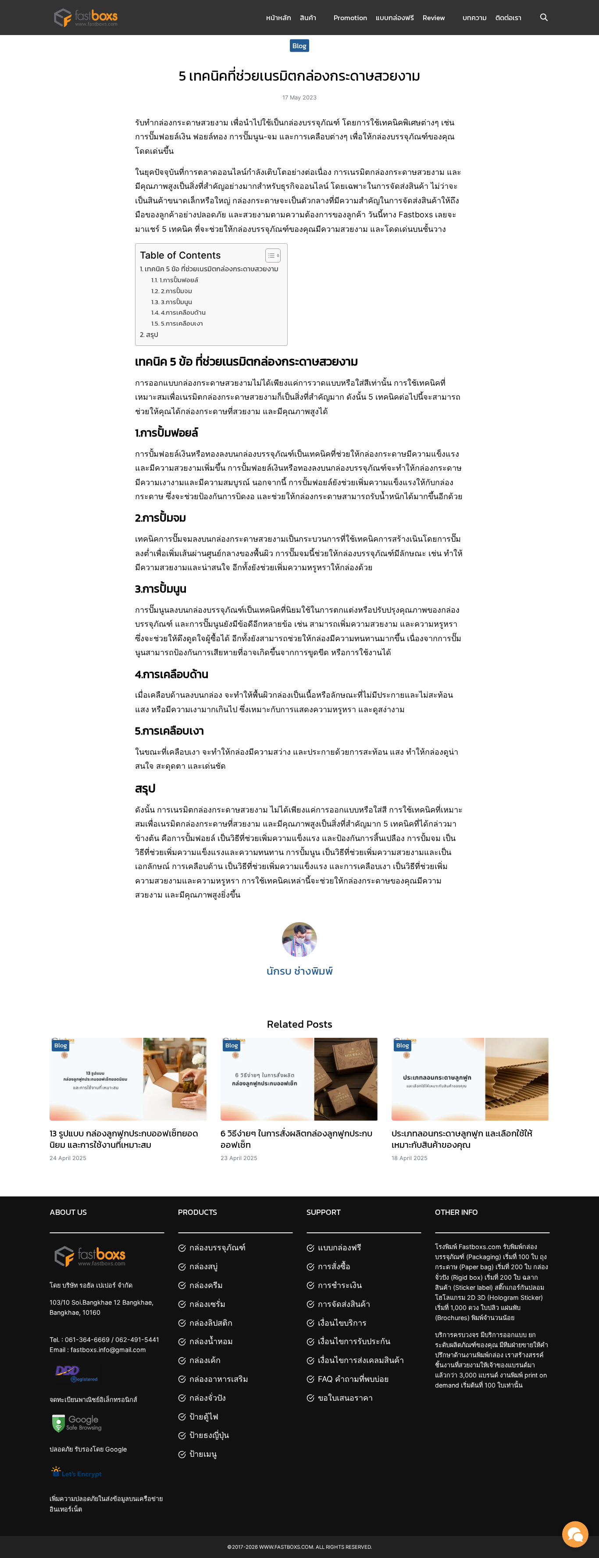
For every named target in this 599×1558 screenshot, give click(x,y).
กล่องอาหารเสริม (218, 1379)
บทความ (475, 17)
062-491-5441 (137, 1339)
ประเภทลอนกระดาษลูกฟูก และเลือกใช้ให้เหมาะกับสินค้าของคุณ (462, 1139)
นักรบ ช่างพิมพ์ (300, 971)
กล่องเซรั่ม (207, 1304)
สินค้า (308, 17)
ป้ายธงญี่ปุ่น (209, 1435)
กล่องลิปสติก (210, 1322)
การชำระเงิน (340, 1285)
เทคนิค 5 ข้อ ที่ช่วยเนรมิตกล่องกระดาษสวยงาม (211, 268)
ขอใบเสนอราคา (345, 1397)
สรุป (152, 334)
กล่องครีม (206, 1285)
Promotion (350, 17)
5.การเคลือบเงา (182, 323)
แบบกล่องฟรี (395, 17)
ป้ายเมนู (203, 1454)
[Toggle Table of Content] (268, 255)
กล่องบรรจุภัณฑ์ (217, 1247)
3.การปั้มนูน (176, 302)
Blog (299, 45)
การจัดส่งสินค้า (344, 1304)
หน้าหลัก (278, 17)
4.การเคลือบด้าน (183, 312)
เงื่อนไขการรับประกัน (354, 1341)
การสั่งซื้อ (334, 1266)
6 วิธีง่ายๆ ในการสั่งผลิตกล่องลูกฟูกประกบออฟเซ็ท (296, 1139)
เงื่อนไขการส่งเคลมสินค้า (361, 1360)
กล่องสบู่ (203, 1266)
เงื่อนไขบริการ (342, 1322)
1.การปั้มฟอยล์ (179, 280)
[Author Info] (299, 954)
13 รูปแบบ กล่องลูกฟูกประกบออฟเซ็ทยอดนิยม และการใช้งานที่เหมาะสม (124, 1139)
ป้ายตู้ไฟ (203, 1416)
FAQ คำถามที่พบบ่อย (353, 1379)
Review (434, 17)
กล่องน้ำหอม (211, 1341)
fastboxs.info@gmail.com (108, 1349)
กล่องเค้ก (205, 1360)
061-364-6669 (87, 1339)
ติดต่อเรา (508, 17)
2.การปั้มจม (176, 291)
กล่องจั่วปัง (207, 1397)
